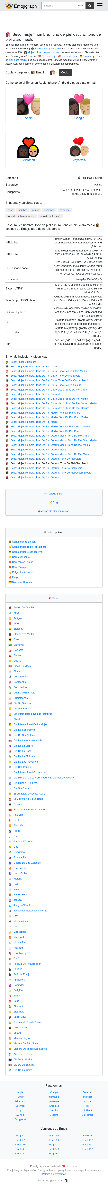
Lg (20, 1110)
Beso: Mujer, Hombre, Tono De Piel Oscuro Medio (36, 449)
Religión (15, 990)
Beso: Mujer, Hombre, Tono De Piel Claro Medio (34, 394)
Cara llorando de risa (22, 541)
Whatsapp (20, 1101)
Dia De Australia (20, 1059)
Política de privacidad (54, 1174)
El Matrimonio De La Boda (25, 798)
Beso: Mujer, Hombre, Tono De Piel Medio (31, 421)
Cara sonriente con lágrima (25, 551)
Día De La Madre (20, 745)
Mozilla (54, 1110)
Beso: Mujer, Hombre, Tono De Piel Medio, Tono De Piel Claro (42, 412)
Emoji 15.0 (87, 1149)
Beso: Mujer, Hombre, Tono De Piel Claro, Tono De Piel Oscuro (43, 385)
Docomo (54, 1114)
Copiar (65, 71)
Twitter (20, 1096)
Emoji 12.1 (54, 1144)
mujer (35, 210)
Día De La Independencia (25, 740)
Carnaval (16, 644)
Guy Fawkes (17, 868)
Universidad (17, 1027)
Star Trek (16, 1011)
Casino (14, 660)
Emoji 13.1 (20, 1149)
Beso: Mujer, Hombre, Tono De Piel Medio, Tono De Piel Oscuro (43, 431)
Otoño (14, 958)
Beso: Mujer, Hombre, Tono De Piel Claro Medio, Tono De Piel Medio (46, 398)
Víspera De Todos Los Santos (27, 1048)
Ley (13, 916)
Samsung (54, 1096)
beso (10, 210)
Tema (54, 598)
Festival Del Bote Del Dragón (27, 809)
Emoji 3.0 (88, 1135)
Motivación (17, 942)
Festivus (15, 814)
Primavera (16, 979)
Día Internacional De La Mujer (27, 724)
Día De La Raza (20, 751)
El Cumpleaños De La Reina (26, 793)
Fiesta (14, 820)
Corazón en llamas (20, 562)
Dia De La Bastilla (21, 1064)
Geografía (16, 852)
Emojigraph (25, 6)
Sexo (13, 1001)
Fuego (13, 577)
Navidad (15, 947)
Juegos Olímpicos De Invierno (27, 910)
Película (15, 969)
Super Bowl (17, 1016)
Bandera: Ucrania (20, 582)
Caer (13, 639)
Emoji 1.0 (20, 1135)
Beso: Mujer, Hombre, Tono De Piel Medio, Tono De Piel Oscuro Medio (47, 426)
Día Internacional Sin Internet (27, 772)
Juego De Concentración (54, 511)
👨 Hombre (86, 56)
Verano (15, 1032)
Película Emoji (18, 974)
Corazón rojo (17, 567)
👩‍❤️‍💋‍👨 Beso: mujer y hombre (45, 48)
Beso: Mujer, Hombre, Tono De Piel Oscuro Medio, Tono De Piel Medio (47, 445)
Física (14, 830)
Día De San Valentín (22, 735)
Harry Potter (17, 873)
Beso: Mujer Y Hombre (20, 361)
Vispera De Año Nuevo (23, 1043)
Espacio (15, 804)
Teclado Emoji (54, 493)
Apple (29, 118)
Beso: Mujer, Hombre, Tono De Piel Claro (31, 366)
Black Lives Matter (21, 634)
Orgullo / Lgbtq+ (20, 953)
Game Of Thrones (21, 841)
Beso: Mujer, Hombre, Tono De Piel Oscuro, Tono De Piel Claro (43, 458)
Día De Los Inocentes (23, 761)
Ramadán (16, 985)
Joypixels (79, 159)
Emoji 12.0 (20, 1144)
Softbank (87, 1110)
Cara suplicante (19, 557)
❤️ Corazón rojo (47, 56)
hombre (22, 210)
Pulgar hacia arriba (20, 572)
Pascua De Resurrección (24, 963)
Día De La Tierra (20, 1070)
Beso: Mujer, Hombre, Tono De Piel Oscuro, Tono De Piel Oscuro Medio (48, 472)
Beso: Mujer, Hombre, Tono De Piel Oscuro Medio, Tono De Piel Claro (47, 435)
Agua (13, 612)
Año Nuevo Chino (20, 1054)
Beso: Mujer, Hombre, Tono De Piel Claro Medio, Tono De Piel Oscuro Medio (51, 403)
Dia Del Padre (18, 708)
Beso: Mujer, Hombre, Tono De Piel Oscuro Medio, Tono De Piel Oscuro (48, 454)
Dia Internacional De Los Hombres (30, 713)
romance (65, 210)
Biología (15, 628)
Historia (15, 878)
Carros (14, 655)
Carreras (15, 650)
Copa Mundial (18, 676)
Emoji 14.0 (54, 1149)
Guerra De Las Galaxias (24, 862)
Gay (13, 846)
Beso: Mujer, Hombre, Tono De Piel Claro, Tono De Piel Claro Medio (46, 371)
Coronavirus (17, 687)
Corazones (17, 681)
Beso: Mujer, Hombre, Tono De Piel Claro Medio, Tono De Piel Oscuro (47, 408)
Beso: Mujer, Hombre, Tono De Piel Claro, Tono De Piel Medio (42, 375)
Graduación (17, 857)
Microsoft (28, 159)
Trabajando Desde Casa (24, 1022)
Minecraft (16, 937)
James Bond (18, 894)
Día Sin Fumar (19, 788)
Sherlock (15, 1006)
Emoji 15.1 (20, 1153)
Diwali (14, 719)
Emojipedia (20, 1119)
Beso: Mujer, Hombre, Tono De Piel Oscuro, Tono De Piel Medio (43, 468)
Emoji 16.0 (54, 1153)
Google (79, 118)
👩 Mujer (29, 52)
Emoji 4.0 (20, 1140)
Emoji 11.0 (87, 1140)
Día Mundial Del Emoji (23, 783)
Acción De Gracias (21, 607)
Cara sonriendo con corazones (27, 546)
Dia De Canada (19, 703)
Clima (14, 671)
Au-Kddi (20, 1114)
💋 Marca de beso (68, 56)
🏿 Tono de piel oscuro (47, 52)
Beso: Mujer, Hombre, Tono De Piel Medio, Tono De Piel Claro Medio (46, 417)
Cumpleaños (18, 698)
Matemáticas (18, 921)
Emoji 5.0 (54, 1140)
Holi (13, 884)
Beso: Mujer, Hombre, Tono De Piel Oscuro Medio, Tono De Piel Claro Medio (51, 440)
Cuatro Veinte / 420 (21, 692)
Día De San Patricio (22, 729)
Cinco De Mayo (19, 666)
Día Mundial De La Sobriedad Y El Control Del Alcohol (41, 777)
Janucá (15, 899)
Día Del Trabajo (19, 767)
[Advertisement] (54, 20)
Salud (14, 995)
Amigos (15, 618)
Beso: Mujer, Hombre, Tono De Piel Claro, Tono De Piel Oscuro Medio (47, 380)
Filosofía (15, 825)
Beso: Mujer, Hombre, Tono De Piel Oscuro (32, 477)
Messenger (54, 1101)
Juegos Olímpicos (21, 905)
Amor (14, 623)
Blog (54, 502)
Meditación (17, 931)
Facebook (88, 1092)
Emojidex (54, 1105)
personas (49, 210)
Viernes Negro (19, 1038)
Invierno (15, 889)
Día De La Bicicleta (21, 756)
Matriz (14, 926)
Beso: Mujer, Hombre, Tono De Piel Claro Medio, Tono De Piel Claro (46, 389)
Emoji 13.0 (87, 1144)
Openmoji (20, 1105)
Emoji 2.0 (54, 1135)
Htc (87, 1105)
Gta (13, 836)
